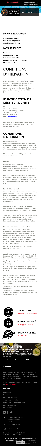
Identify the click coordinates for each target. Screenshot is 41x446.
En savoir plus (30, 440)
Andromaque (11, 384)
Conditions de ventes (11, 58)
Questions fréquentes (11, 41)
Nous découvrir (14, 33)
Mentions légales (10, 63)
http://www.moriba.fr (28, 81)
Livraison (6, 53)
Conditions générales (11, 43)
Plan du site (7, 408)
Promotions (7, 392)
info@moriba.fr (8, 288)
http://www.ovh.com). (12, 126)
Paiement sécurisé (10, 55)
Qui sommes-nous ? (11, 38)
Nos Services (12, 48)
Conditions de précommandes (15, 60)
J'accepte (20, 443)
